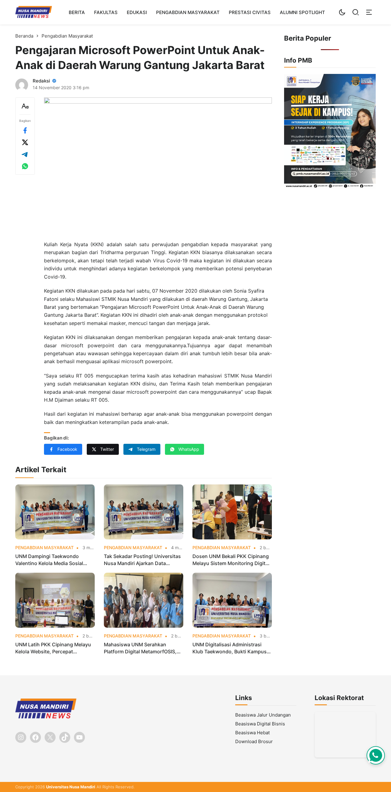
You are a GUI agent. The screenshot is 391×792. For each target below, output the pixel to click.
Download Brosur (254, 741)
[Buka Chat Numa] (376, 755)
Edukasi (137, 12)
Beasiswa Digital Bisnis (260, 724)
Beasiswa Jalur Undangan (263, 715)
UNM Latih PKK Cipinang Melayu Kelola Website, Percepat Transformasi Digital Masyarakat (53, 648)
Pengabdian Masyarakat (188, 12)
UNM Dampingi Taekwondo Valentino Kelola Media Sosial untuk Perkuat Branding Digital (51, 560)
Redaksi (41, 80)
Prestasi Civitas (250, 12)
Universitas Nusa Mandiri (70, 786)
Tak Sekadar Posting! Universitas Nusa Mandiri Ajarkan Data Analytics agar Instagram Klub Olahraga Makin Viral (142, 560)
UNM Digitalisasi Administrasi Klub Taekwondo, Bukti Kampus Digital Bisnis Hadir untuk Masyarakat (229, 648)
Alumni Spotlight (302, 12)
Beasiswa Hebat (252, 732)
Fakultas (106, 12)
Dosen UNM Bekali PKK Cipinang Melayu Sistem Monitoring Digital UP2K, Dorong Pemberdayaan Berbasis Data (230, 560)
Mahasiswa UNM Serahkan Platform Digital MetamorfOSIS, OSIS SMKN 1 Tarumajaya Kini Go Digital (142, 648)
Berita (77, 12)
